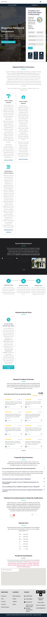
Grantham (14, 563)
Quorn (27, 565)
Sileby (38, 565)
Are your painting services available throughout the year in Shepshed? (21, 486)
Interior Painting (8, 160)
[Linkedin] (43, 591)
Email (36, 55)
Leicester (30, 563)
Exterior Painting (23, 159)
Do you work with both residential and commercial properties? (19, 468)
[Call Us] (30, 54)
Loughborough (36, 563)
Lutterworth (10, 565)
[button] (40, 2)
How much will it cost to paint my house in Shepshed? (16, 479)
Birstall (37, 561)
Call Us (30, 55)
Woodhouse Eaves (26, 566)
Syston (18, 566)
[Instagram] (40, 591)
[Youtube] (40, 594)
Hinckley (18, 563)
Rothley (31, 565)
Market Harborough (17, 565)
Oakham (24, 565)
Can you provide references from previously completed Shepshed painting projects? (22, 490)
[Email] (36, 53)
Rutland (34, 565)
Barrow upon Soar (32, 561)
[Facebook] (37, 591)
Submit (30, 48)
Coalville (9, 563)
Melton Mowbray (24, 563)
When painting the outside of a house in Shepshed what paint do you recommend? (20, 482)
